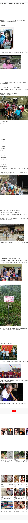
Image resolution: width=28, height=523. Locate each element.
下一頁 (14, 410)
